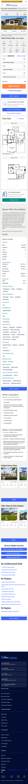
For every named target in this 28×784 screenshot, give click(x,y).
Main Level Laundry (15, 329)
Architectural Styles (5, 702)
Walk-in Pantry (14, 367)
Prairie (13, 289)
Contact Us (3, 717)
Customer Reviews (5, 761)
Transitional (19, 289)
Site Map (24, 776)
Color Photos (6, 332)
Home (2, 8)
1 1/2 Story (5, 291)
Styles (6, 8)
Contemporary (6, 289)
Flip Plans (21, 118)
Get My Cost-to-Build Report (14, 109)
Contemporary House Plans (9, 570)
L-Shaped (14, 339)
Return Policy (4, 720)
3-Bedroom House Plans (13, 557)
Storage (13, 334)
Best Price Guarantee (6, 758)
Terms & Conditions (3, 776)
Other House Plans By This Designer (13, 549)
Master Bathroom (17, 380)
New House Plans (5, 696)
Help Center (4, 714)
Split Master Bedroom (16, 383)
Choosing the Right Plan (6, 699)
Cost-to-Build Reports (6, 740)
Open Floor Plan (6, 337)
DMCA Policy (18, 776)
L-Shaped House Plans (7, 591)
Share (24, 14)
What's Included (5, 734)
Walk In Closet (6, 383)
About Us (3, 755)
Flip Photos (23, 31)
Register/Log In (4, 723)
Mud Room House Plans (8, 596)
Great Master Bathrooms (8, 594)
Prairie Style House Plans (8, 572)
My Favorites (4, 725)
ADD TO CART (14, 86)
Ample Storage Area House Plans (10, 601)
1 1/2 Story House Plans (7, 567)
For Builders (4, 746)
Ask (17, 14)
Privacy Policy (11, 776)
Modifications (4, 737)
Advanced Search (5, 693)
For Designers (4, 743)
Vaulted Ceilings (20, 334)
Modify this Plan (14, 200)
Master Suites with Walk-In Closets (11, 604)
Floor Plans (14, 31)
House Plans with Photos (8, 582)
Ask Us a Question (14, 96)
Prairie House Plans (12, 8)
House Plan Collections (6, 705)
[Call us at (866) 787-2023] (26, 1)
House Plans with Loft (7, 589)
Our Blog (3, 767)
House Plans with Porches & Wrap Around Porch (13, 585)
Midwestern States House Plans (10, 611)
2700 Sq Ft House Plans (13, 553)
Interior (5, 31)
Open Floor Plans (6, 599)
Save (6, 14)
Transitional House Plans (8, 575)
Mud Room (19, 327)
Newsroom (3, 764)
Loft (19, 332)
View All (13, 540)
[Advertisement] (14, 636)
